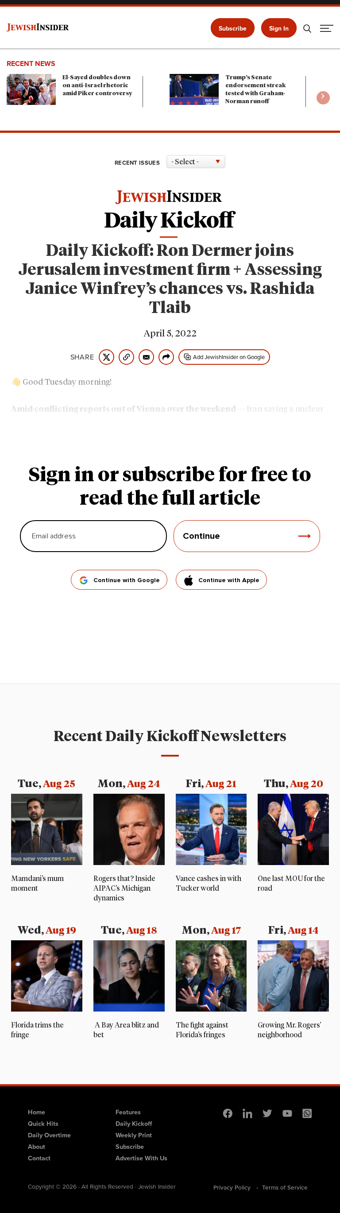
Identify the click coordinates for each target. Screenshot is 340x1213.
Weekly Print (134, 1135)
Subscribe (233, 28)
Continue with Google (126, 580)
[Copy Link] (126, 357)
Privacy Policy (232, 1187)
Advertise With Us (141, 1158)
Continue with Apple (228, 580)
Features (128, 1112)
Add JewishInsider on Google (229, 357)
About (36, 1146)
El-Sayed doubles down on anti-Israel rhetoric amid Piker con (97, 86)
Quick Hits (43, 1123)
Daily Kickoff (134, 1123)
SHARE (82, 357)
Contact (39, 1158)
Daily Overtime (49, 1135)
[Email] (146, 357)
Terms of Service (285, 1187)
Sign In (279, 28)
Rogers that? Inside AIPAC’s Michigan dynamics (124, 888)
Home (36, 1112)
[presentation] (323, 97)
